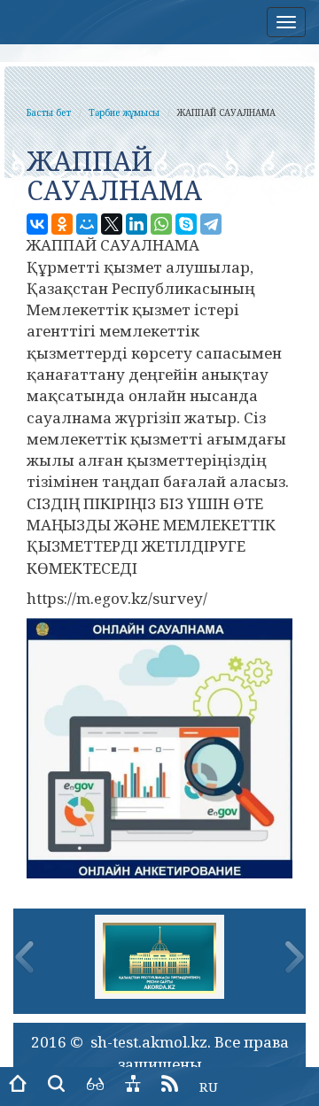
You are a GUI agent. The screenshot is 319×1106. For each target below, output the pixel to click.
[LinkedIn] (136, 224)
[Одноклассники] (62, 224)
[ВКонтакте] (37, 224)
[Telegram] (211, 224)
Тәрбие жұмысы (124, 112)
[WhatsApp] (161, 224)
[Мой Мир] (86, 224)
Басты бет (49, 112)
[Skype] (186, 224)
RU (208, 1086)
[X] (111, 224)
